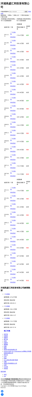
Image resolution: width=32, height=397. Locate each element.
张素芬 (6, 336)
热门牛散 (7, 331)
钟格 (5, 346)
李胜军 (6, 368)
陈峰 (5, 358)
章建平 (6, 337)
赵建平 (6, 342)
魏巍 (5, 348)
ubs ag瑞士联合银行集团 (11, 360)
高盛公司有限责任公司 (10, 363)
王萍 (5, 356)
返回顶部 (3, 371)
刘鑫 (5, 361)
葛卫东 (6, 339)
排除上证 (16, 15)
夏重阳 (6, 344)
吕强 (5, 341)
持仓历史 (13, 37)
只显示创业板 (25, 15)
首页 (5, 374)
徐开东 (6, 334)
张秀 (5, 365)
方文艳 (6, 366)
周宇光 (6, 354)
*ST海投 (7, 294)
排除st (10, 15)
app (5, 376)
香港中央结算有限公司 (10, 349)
